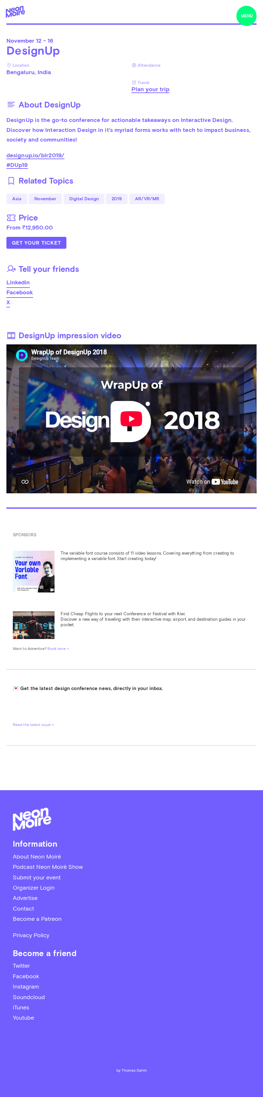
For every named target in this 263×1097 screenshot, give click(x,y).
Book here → (58, 648)
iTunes (21, 1007)
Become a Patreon (37, 918)
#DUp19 (17, 164)
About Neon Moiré (37, 856)
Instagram (26, 986)
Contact (23, 908)
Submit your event (37, 877)
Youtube (23, 1017)
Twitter (21, 965)
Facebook (19, 292)
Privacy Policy (31, 935)
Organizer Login (34, 887)
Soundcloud (29, 997)
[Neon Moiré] (15, 12)
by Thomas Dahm (131, 1070)
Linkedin (18, 282)
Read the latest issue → (33, 724)
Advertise (25, 897)
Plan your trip (150, 89)
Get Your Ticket (36, 243)
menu (247, 15)
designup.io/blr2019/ (35, 155)
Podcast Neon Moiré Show (48, 866)
